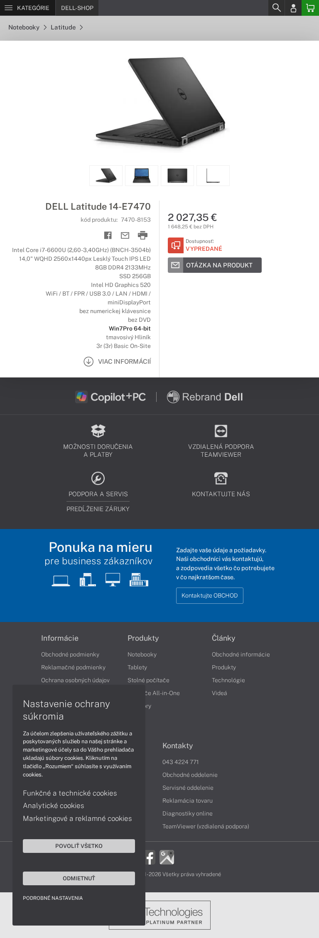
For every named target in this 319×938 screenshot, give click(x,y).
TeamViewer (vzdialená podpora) (205, 826)
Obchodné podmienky (70, 654)
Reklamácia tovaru (187, 800)
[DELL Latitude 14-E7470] (159, 103)
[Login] (293, 8)
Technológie (228, 680)
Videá (219, 693)
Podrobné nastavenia (53, 898)
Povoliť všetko (79, 845)
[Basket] (310, 8)
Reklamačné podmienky (73, 667)
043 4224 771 (180, 762)
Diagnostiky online (187, 813)
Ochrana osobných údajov (75, 680)
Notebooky (24, 27)
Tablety (137, 667)
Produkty (143, 638)
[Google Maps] (167, 856)
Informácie (60, 638)
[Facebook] (148, 856)
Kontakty (177, 745)
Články (224, 638)
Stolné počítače (148, 680)
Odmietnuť (79, 878)
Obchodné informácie (241, 654)
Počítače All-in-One (154, 693)
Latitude (64, 27)
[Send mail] (125, 236)
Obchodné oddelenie (190, 774)
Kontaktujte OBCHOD (210, 595)
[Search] (276, 8)
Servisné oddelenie (187, 787)
